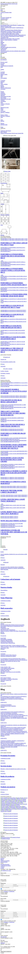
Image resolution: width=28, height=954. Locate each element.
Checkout (3, 943)
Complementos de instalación (7, 65)
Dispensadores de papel (14, 36)
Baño (8, 25)
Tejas (23, 25)
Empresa (3, 3)
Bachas (12, 30)
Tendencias (3, 130)
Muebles (2, 26)
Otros (7, 37)
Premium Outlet (8, 12)
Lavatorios (3, 33)
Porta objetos (6, 36)
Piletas (10, 38)
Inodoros (7, 33)
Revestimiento (4, 25)
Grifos (13, 38)
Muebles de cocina (5, 38)
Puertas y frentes (4, 39)
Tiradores (21, 36)
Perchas (2, 35)
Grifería (2, 30)
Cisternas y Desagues (16, 31)
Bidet (17, 32)
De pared (10, 27)
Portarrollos (10, 35)
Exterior (13, 27)
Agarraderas (3, 37)
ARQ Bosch (8, 130)
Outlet (2, 43)
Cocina (11, 25)
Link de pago (14, 3)
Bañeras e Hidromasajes (6, 87)
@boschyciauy (4, 811)
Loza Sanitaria (7, 30)
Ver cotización (4, 936)
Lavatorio (3, 32)
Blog (2, 10)
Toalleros (6, 35)
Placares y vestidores (17, 25)
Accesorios (9, 31)
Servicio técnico (8, 3)
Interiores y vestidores (12, 39)
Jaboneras (16, 35)
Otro (20, 32)
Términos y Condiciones (9, 891)
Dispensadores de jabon (6, 96)
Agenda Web (20, 133)
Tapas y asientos (15, 33)
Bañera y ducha (12, 32)
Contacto (3, 12)
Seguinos (9, 811)
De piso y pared (4, 27)
